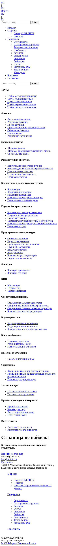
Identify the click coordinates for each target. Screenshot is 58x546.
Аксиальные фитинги (18, 119)
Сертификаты (21, 41)
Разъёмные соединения (19, 136)
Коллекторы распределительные (24, 212)
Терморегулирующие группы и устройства (30, 220)
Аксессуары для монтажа (20, 412)
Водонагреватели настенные (22, 326)
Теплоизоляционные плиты (22, 391)
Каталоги (19, 53)
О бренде (12, 30)
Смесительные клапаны (20, 171)
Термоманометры (16, 290)
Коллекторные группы (19, 192)
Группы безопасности (18, 247)
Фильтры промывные (18, 270)
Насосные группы (17, 218)
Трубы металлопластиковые (22, 96)
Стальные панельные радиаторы (24, 302)
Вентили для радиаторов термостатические (30, 168)
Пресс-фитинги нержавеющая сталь (26, 127)
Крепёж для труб (16, 409)
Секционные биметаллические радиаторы (29, 308)
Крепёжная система (17, 406)
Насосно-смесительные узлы (22, 200)
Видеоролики (21, 55)
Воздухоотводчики (17, 249)
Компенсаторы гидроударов (22, 255)
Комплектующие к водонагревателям (27, 329)
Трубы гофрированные (19, 101)
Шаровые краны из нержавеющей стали (28, 151)
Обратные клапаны (17, 238)
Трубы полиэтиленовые (20, 98)
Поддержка (13, 39)
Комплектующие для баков (21, 346)
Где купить (13, 78)
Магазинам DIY (22, 67)
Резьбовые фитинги (17, 122)
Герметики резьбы (17, 415)
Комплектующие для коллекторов (25, 197)
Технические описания (26, 47)
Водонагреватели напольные (22, 323)
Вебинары (19, 61)
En (2, 8)
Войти (4, 11)
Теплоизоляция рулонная (20, 394)
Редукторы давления (18, 241)
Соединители (14, 133)
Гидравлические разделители (22, 215)
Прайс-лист (20, 50)
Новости (18, 36)
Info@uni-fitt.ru (9, 459)
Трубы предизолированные (21, 107)
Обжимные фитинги (18, 130)
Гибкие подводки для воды (21, 379)
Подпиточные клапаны (19, 258)
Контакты (12, 75)
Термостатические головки (21, 174)
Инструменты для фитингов (22, 429)
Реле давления (15, 252)
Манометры (13, 285)
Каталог (11, 27)
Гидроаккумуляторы (18, 341)
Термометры (14, 288)
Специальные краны (18, 153)
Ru (2, 2)
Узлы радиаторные (17, 177)
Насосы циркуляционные (20, 359)
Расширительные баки (19, 344)
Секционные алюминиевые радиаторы (28, 305)
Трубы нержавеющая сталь (21, 104)
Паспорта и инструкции (26, 44)
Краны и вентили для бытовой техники (28, 371)
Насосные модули (16, 226)
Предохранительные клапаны (23, 244)
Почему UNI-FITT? (24, 33)
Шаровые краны (16, 148)
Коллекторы (13, 189)
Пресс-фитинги (15, 124)
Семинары (19, 58)
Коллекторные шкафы (19, 194)
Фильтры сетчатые (17, 273)
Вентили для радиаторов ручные (24, 165)
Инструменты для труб (19, 427)
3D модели (19, 72)
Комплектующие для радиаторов (24, 311)
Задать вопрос (21, 69)
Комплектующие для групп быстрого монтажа (32, 223)
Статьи (17, 64)
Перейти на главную (12, 453)
